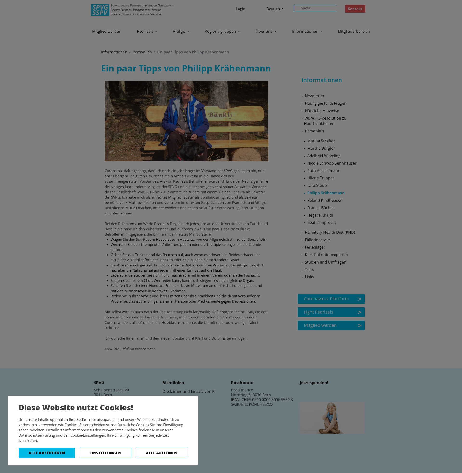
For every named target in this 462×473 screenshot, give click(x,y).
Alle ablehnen (161, 453)
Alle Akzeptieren (46, 453)
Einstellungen (105, 453)
